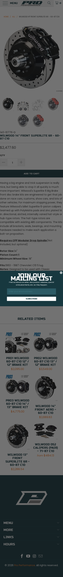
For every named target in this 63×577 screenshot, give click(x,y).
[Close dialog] (61, 273)
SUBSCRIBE (31, 299)
